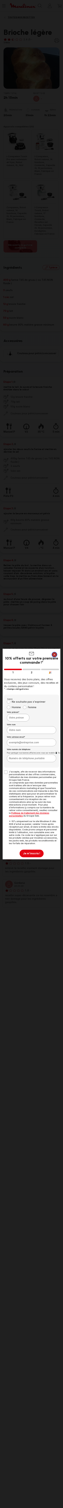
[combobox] (18, 717)
